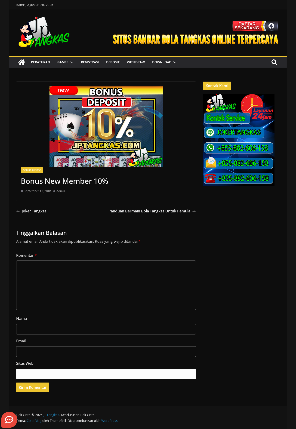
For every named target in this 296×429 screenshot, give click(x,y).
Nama (21, 318)
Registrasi (90, 62)
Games (62, 62)
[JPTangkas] (21, 62)
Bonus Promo (32, 170)
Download (161, 62)
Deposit (113, 62)
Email (21, 340)
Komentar (26, 255)
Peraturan (40, 62)
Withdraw (136, 62)
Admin (60, 191)
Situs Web (25, 363)
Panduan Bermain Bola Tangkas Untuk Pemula (149, 211)
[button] (71, 62)
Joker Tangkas (34, 211)
